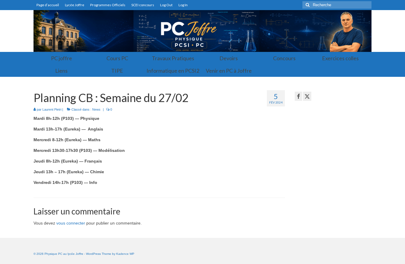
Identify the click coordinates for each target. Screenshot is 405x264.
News (96, 109)
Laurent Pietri (51, 109)
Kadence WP (125, 253)
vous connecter (70, 223)
